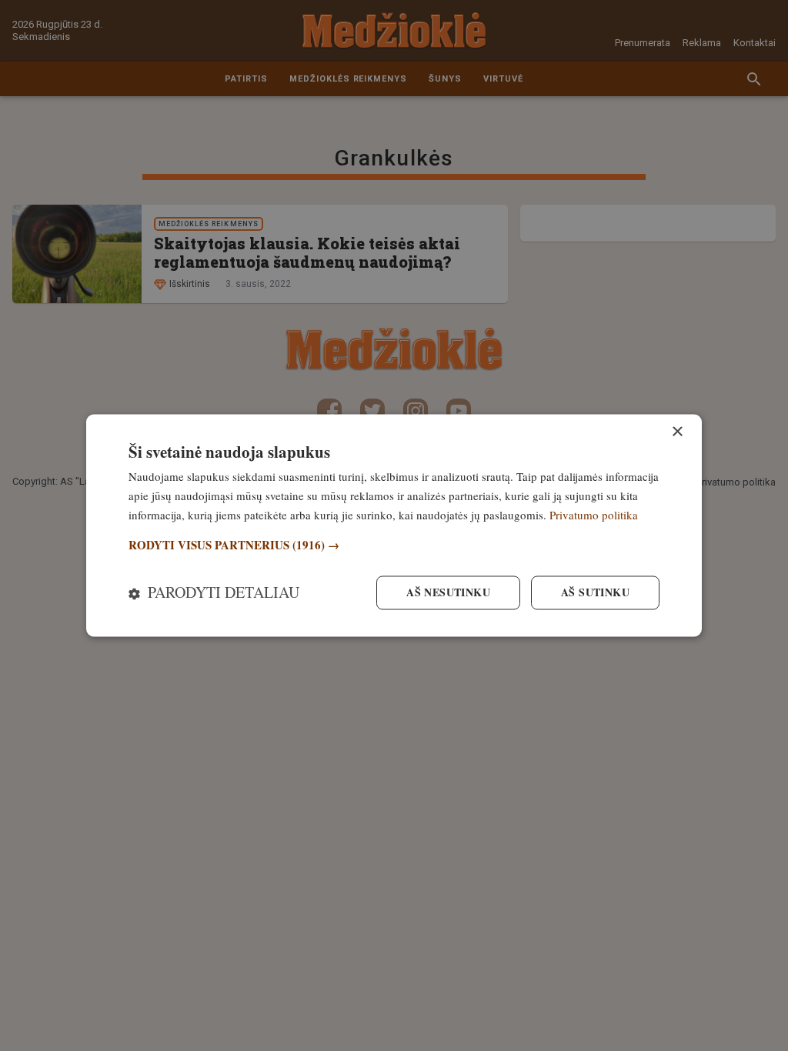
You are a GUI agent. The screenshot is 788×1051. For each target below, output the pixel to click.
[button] (394, 545)
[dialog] (394, 525)
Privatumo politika (593, 514)
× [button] (677, 432)
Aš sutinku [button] (595, 593)
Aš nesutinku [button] (448, 593)
